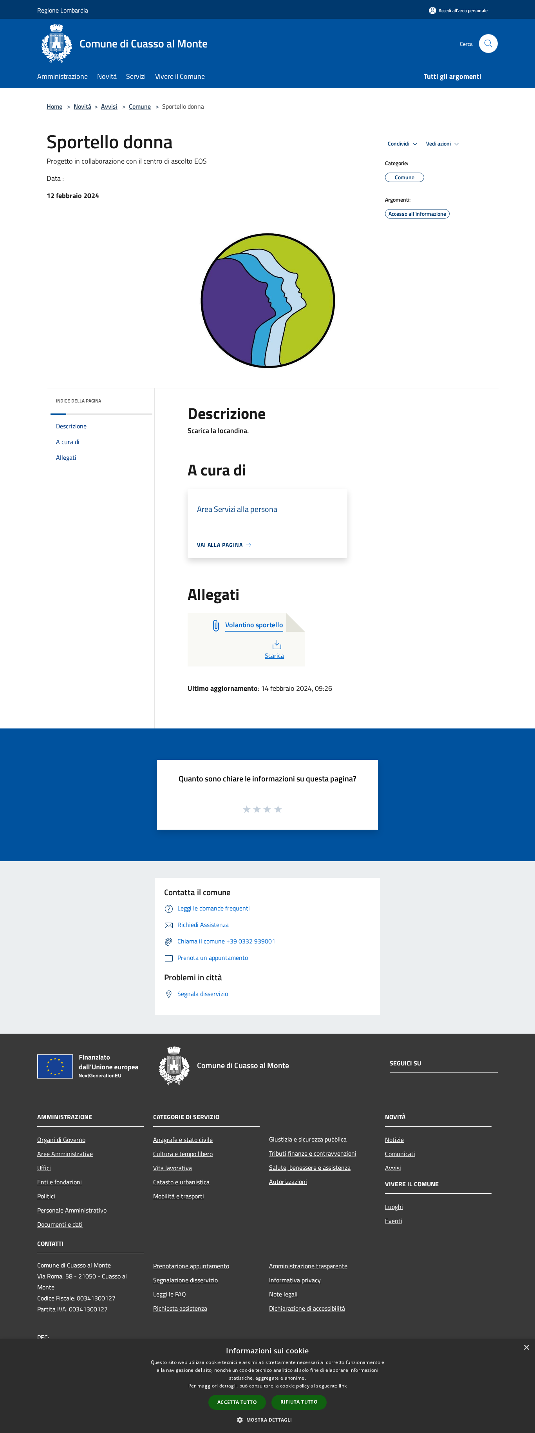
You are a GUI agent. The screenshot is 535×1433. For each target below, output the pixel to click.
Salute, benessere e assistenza (310, 1167)
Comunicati (400, 1153)
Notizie (394, 1139)
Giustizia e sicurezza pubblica (308, 1139)
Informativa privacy (295, 1280)
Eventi (393, 1220)
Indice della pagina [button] (78, 400)
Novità (82, 106)
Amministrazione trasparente (308, 1266)
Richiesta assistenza (180, 1308)
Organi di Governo (61, 1139)
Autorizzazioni (288, 1181)
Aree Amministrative (65, 1153)
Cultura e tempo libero (183, 1153)
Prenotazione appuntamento (191, 1266)
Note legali (283, 1294)
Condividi (399, 143)
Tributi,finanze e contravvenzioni (312, 1153)
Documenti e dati (60, 1224)
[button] (267, 1420)
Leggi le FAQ (169, 1294)
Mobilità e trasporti (178, 1196)
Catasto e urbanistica (181, 1182)
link (343, 1385)
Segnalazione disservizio (185, 1280)
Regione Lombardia (62, 10)
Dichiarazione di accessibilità (307, 1308)
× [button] (526, 1348)
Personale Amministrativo (72, 1210)
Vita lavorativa (172, 1168)
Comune (140, 106)
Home (54, 106)
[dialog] (267, 1386)
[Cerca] (488, 43)
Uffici (44, 1168)
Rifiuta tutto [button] (299, 1401)
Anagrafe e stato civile (183, 1139)
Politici (46, 1196)
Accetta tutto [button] (237, 1402)
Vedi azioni (439, 143)
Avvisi (109, 106)
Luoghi (394, 1206)
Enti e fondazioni (59, 1182)
